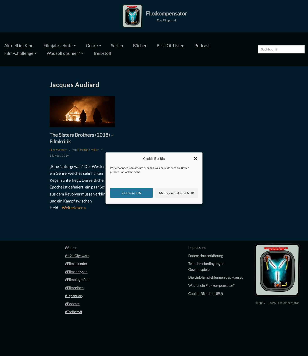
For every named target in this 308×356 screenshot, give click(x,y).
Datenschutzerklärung (205, 255)
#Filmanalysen (76, 271)
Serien (117, 45)
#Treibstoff (73, 312)
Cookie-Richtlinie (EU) (205, 293)
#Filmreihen (74, 287)
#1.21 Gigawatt (77, 255)
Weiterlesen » (74, 207)
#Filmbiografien (77, 279)
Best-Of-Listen (170, 45)
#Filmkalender (76, 263)
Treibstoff (102, 53)
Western (61, 150)
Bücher (140, 45)
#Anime (71, 247)
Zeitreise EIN (131, 193)
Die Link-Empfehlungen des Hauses (215, 277)
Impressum (197, 247)
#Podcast (72, 303)
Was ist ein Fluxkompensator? (211, 285)
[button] (195, 158)
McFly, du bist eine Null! (176, 193)
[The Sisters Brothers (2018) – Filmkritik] (82, 111)
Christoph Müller (88, 150)
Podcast (202, 45)
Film (52, 150)
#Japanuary (74, 296)
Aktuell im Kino (19, 45)
